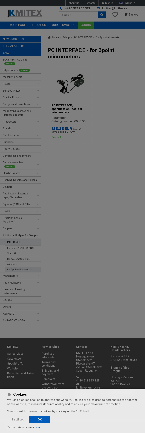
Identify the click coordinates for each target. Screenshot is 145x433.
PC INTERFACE (82, 37)
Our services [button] (62, 25)
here (37, 427)
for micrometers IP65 (18, 259)
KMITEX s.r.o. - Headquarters (120, 348)
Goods (86, 25)
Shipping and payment (50, 372)
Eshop (66, 37)
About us (73, 2)
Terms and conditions (49, 363)
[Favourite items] (115, 14)
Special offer (16, 363)
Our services (15, 353)
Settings (18, 419)
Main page (18, 25)
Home (55, 37)
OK (40, 419)
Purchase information (49, 355)
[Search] (102, 14)
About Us (38, 25)
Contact (81, 346)
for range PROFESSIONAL (21, 248)
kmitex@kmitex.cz (114, 8)
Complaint (48, 379)
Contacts (90, 2)
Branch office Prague (120, 369)
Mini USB (11, 253)
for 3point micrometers (19, 269)
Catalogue (14, 358)
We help (12, 368)
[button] (38, 77)
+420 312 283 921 (77, 8)
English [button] (128, 2)
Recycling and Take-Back (20, 375)
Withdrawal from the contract (53, 385)
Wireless (12, 264)
